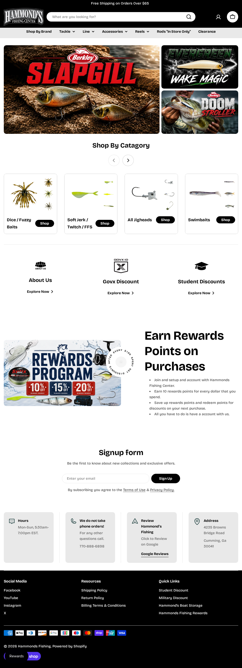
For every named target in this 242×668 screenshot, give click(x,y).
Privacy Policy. (162, 490)
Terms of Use (134, 490)
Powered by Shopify (69, 646)
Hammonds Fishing (34, 646)
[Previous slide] (114, 160)
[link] (48, 182)
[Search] (189, 17)
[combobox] (121, 17)
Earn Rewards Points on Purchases (184, 351)
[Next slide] (128, 160)
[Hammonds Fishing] (82, 89)
